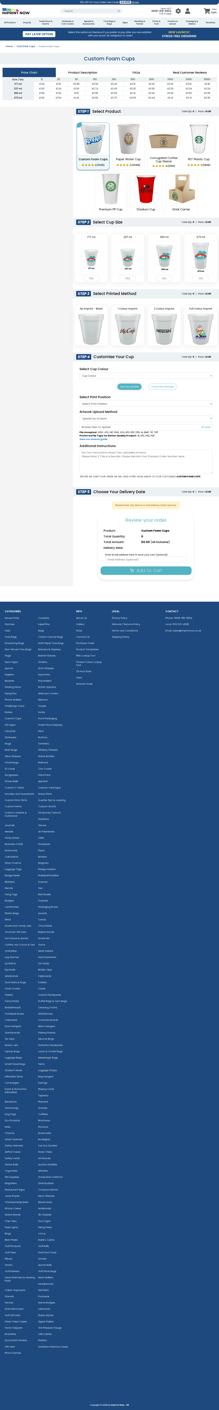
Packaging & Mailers (192, 22)
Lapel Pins (44, 624)
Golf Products (13, 1246)
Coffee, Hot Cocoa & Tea (20, 944)
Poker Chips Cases (16, 1321)
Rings (8, 1233)
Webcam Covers (48, 693)
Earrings (42, 1082)
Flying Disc (11, 693)
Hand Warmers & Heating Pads (20, 1279)
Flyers (41, 850)
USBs (41, 837)
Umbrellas (11, 951)
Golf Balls (43, 1246)
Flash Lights (11, 1227)
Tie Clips (9, 1039)
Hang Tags (11, 894)
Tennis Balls (11, 1164)
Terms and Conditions (125, 630)
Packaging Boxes (48, 906)
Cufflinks (43, 1114)
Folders (42, 982)
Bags (41, 630)
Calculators (11, 856)
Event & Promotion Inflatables (16, 1090)
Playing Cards (46, 1089)
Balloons (43, 762)
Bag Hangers (45, 1076)
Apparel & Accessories (89, 22)
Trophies (43, 900)
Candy (42, 919)
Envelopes (44, 844)
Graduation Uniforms (50, 1177)
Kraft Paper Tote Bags (51, 643)
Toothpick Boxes (14, 1013)
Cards (41, 988)
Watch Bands (13, 1214)
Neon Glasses (46, 1196)
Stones (42, 1258)
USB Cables (45, 1334)
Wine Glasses (13, 756)
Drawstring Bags (14, 643)
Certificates (12, 906)
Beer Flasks (11, 1239)
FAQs (79, 630)
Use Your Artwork (129, 386)
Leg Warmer (12, 957)
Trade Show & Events (45, 22)
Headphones (46, 1284)
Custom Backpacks (49, 994)
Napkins (9, 674)
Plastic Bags (12, 913)
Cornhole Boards (48, 1020)
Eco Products (12, 1120)
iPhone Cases (13, 1208)
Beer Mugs (11, 749)
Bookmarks (44, 1133)
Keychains (44, 674)
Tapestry (43, 1095)
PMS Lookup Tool (85, 655)
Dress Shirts (45, 794)
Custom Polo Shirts (16, 800)
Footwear (43, 1296)
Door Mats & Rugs (15, 982)
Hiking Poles (45, 1227)
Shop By (27, 22)
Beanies (9, 680)
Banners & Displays (49, 649)
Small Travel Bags (15, 1064)
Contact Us (83, 637)
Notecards (11, 850)
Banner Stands (46, 655)
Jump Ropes (12, 1196)
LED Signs (10, 724)
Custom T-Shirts (14, 787)
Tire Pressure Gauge (50, 1327)
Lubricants (44, 1308)
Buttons (42, 737)
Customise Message (162, 386)
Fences (9, 1302)
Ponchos (43, 1126)
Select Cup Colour (94, 369)
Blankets (10, 881)
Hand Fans (44, 775)
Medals (9, 831)
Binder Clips (45, 969)
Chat (168, 13)
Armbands (44, 1158)
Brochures (44, 1120)
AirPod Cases (13, 1151)
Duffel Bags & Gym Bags (52, 1001)
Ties (40, 888)
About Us (81, 618)
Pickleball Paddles (48, 875)
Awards (42, 913)
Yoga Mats (11, 1170)
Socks (41, 712)
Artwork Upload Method (98, 412)
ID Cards (10, 768)
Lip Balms (10, 963)
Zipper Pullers (46, 1321)
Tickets (9, 994)
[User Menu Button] (178, 11)
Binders (42, 856)
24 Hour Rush (83, 671)
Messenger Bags (48, 1057)
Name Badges (46, 1302)
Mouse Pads (12, 618)
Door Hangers (13, 1026)
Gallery (80, 624)
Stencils (9, 1296)
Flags (8, 655)
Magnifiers (11, 1183)
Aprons (9, 668)
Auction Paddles (47, 1164)
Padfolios (43, 819)
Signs (125, 22)
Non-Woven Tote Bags (18, 649)
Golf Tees (10, 1252)
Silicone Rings (46, 1039)
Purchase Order (85, 643)
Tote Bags (11, 637)
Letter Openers (14, 1139)
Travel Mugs (12, 762)
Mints (8, 919)
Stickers (42, 662)
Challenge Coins (14, 706)
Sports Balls (45, 1265)
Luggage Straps (47, 1070)
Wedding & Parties (139, 22)
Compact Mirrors (48, 1189)
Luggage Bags (13, 1057)
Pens (41, 731)
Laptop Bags (12, 1051)
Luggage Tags (13, 869)
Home (9, 46)
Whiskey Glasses (48, 749)
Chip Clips (11, 1221)
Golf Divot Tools (47, 1252)
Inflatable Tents (14, 1076)
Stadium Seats (13, 1070)
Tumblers (43, 743)
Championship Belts (17, 1202)
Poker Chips (45, 1151)
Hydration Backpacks (50, 1045)
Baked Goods (46, 932)
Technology (11, 1108)
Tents (41, 1064)
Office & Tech (156, 22)
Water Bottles (46, 756)
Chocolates (45, 925)
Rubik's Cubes (46, 1239)
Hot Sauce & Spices (16, 938)
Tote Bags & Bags (109, 22)
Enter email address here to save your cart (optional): (136, 554)
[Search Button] (118, 11)
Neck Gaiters (45, 951)
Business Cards (14, 844)
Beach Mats (45, 1202)
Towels (42, 706)
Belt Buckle (44, 894)
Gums (41, 944)
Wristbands (11, 976)
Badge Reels (12, 875)
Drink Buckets (46, 1183)
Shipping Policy (120, 637)
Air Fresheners (46, 831)
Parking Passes (46, 1032)
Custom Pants (13, 806)
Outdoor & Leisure (173, 22)
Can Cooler (45, 768)
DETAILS (135, 2)
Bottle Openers (47, 687)
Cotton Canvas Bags (50, 637)
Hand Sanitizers (47, 957)
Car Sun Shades (47, 1145)
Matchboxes (45, 1013)
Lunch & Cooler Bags (50, 1051)
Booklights (44, 1139)
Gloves (42, 825)
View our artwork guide (93, 439)
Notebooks (44, 1208)
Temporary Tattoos (49, 812)
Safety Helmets (14, 1145)
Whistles (43, 1170)
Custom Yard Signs (49, 787)
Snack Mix (43, 938)
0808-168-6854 (161, 11)
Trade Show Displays (50, 724)
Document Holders (16, 1340)
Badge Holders (47, 869)
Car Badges (12, 1082)
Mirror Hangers (46, 1026)
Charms (9, 1133)
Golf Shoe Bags (47, 1271)
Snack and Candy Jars (18, 925)
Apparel (42, 781)
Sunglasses (11, 775)
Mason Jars (11, 1045)
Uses (79, 677)
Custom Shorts (47, 806)
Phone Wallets (13, 699)
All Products (10, 22)
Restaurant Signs (15, 1189)
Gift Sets (10, 1346)
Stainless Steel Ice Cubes (53, 1346)
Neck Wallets (45, 1277)
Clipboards (44, 976)
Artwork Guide (84, 683)
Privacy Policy (119, 618)
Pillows (8, 1258)
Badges (9, 900)
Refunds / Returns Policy (126, 624)
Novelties (210, 22)
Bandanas (11, 1101)
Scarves (43, 881)
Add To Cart (148, 570)
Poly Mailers (45, 680)
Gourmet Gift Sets (15, 932)
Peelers (42, 1340)
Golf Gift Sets (12, 1315)
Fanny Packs (12, 1001)
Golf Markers (12, 1271)
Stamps (42, 1108)
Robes (8, 712)
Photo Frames (13, 1353)
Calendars (11, 1020)
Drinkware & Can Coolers (68, 22)
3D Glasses (44, 1214)
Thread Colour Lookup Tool (89, 663)
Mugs (8, 743)
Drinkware (10, 737)
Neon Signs (11, 662)
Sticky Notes (12, 837)
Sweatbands (12, 1032)
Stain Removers (14, 1308)
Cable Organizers (15, 1290)
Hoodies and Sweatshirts (19, 794)
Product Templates (87, 649)
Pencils (9, 888)
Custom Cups (13, 718)
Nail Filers (43, 1290)
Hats (7, 630)
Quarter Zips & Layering (52, 800)
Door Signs (44, 1221)
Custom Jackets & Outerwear (16, 814)
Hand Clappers (14, 1327)
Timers (9, 1265)
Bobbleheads (13, 1007)
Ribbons (43, 699)
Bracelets (10, 1334)
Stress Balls (11, 781)
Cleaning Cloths (47, 1007)
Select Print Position (95, 397)
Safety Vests (12, 1158)
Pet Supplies (12, 1177)
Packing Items (13, 687)
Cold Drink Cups (25, 46)
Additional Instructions (98, 446)
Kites (7, 1126)
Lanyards (10, 731)
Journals (10, 825)
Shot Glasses (46, 668)
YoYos (42, 1233)
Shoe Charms (13, 863)
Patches (9, 624)
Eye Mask (10, 969)
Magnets (43, 863)
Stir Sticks (43, 963)
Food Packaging (47, 718)
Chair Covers (12, 988)
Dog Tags (10, 1114)
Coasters (43, 618)
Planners (43, 1101)
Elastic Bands (46, 1315)
